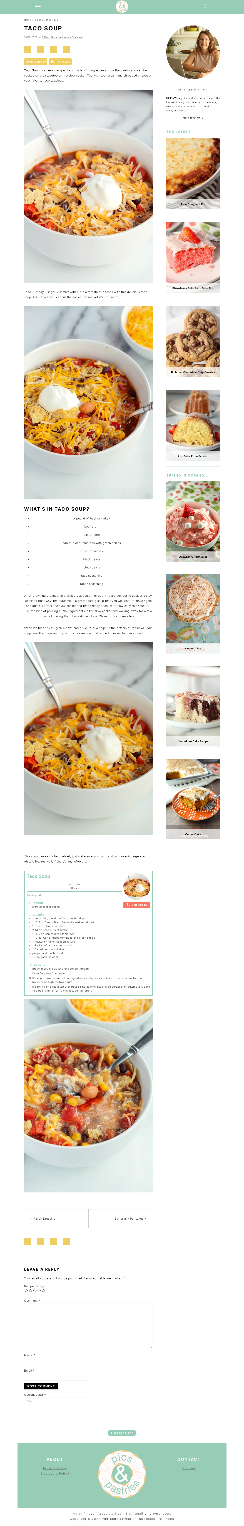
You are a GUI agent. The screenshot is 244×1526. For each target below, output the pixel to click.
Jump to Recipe (36, 61)
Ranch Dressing (44, 1218)
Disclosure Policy (55, 1473)
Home (27, 20)
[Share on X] (55, 49)
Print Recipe (62, 61)
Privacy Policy (55, 1468)
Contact (189, 1468)
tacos (109, 292)
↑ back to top (122, 1433)
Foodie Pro (153, 1518)
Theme (168, 1518)
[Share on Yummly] (68, 49)
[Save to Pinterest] (29, 49)
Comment (32, 1300)
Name (29, 1355)
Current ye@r (35, 1394)
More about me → (193, 117)
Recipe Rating (34, 1286)
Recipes (38, 20)
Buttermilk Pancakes (129, 1218)
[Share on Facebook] (42, 49)
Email (29, 1370)
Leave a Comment (72, 37)
